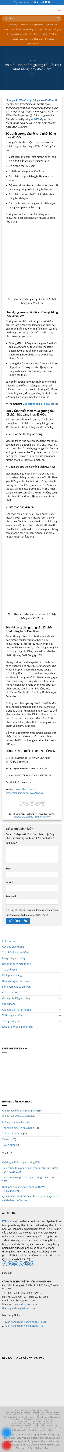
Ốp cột (6, 29)
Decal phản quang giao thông (45, 1412)
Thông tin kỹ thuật (12, 1133)
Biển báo (53, 34)
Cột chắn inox (32, 43)
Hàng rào (14, 39)
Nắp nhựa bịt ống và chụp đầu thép (45, 1428)
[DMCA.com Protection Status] (24, 1338)
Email (9, 882)
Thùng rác (49, 39)
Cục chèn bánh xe (12, 1417)
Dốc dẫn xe (16, 29)
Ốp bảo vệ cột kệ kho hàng (15, 1428)
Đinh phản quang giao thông (18, 1412)
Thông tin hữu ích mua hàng (18, 1127)
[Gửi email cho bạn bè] (32, 803)
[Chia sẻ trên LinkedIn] (42, 803)
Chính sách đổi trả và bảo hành (19, 1116)
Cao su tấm (42, 29)
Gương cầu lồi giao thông (16, 998)
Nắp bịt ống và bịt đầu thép (17, 1026)
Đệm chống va (29, 29)
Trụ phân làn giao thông (15, 952)
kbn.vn (16, 1304)
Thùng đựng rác (11, 1021)
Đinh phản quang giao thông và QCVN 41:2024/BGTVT (23, 1188)
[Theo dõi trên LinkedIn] (46, 2)
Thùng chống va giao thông (44, 1425)
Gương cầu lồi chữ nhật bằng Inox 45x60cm (30, 100)
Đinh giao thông (14, 34)
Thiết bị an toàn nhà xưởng (24, 1430)
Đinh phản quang (12, 975)
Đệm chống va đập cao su (16, 981)
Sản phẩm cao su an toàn (16, 986)
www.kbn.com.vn (25, 789)
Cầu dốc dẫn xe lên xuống (16, 1009)
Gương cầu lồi (39, 1414)
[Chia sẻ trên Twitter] (26, 803)
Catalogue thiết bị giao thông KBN (21, 1162)
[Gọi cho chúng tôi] (40, 2)
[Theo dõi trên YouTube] (49, 2)
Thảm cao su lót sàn (33, 1419)
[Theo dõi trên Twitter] (37, 2)
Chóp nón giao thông (21, 1423)
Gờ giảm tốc (37, 24)
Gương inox (25, 24)
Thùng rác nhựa (45, 1430)
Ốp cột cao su (28, 1417)
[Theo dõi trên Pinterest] (43, 2)
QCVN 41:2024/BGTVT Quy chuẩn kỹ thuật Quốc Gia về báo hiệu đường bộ (31, 1198)
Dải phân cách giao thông (16, 963)
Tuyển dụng (8, 1144)
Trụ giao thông (40, 34)
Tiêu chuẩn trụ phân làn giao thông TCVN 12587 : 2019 (29, 1179)
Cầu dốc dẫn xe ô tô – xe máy (18, 1414)
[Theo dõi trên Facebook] (32, 2)
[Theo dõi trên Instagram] (35, 2)
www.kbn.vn (37, 793)
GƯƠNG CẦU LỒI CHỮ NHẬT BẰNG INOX (32, 816)
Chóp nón (27, 34)
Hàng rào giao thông (13, 958)
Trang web (11, 896)
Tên (8, 868)
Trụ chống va (55, 29)
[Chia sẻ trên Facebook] (21, 803)
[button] (59, 10)
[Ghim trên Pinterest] (37, 803)
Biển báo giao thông (39, 1410)
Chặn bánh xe (51, 24)
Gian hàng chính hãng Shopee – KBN (25, 1321)
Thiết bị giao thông (12, 1015)
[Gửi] (58, 18)
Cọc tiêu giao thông (13, 946)
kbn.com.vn (28, 1304)
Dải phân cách (26, 39)
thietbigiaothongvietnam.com (19, 1308)
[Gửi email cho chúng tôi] (15, 1263)
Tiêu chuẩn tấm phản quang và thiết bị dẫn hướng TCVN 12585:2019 (30, 1169)
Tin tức (32, 61)
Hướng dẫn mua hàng (14, 1122)
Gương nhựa (12, 24)
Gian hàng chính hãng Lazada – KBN (25, 1325)
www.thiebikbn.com (17, 793)
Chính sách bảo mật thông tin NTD (21, 1110)
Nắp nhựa (38, 39)
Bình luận (11, 843)
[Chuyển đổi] (60, 941)
